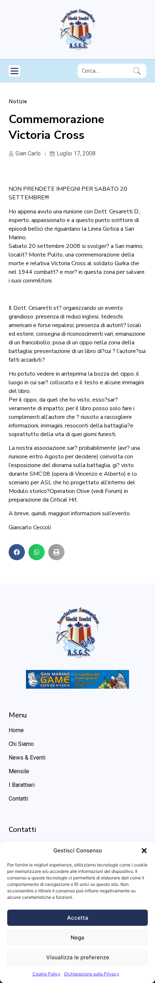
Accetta (77, 917)
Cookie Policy (46, 974)
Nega (77, 937)
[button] (144, 850)
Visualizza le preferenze (77, 957)
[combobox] (104, 71)
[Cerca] (138, 71)
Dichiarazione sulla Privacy (91, 974)
